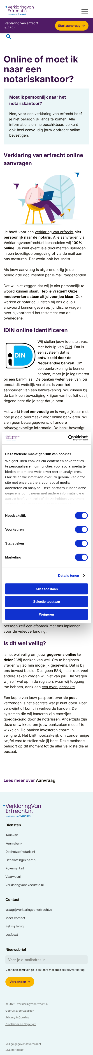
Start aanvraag (69, 25)
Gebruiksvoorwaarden (19, 1010)
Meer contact (15, 918)
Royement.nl (14, 868)
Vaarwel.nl (13, 876)
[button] (85, 11)
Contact (12, 899)
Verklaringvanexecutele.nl (24, 885)
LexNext (11, 934)
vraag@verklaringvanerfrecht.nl (28, 909)
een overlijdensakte (58, 687)
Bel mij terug (14, 926)
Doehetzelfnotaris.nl (20, 851)
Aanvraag (46, 780)
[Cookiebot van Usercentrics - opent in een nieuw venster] (68, 438)
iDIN (68, 347)
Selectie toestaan (46, 601)
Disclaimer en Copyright (20, 1024)
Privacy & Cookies (17, 1017)
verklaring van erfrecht (54, 232)
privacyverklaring (73, 969)
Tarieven (11, 835)
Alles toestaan (46, 589)
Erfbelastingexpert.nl (20, 860)
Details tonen (68, 575)
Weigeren (46, 614)
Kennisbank (13, 843)
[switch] (81, 529)
